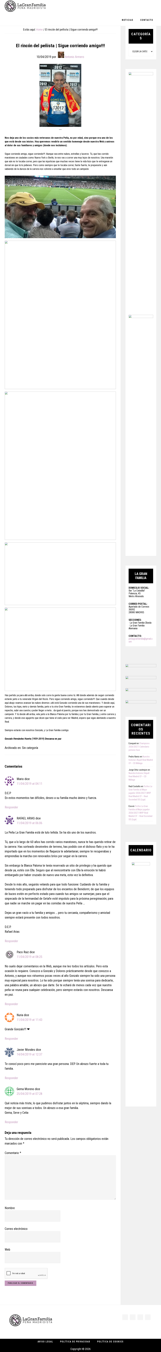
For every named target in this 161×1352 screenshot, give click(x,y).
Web (7, 1249)
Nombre (10, 1208)
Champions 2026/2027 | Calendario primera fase (139, 746)
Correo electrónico (16, 1229)
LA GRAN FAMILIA (25, 6)
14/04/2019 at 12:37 (29, 1054)
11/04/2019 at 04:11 (29, 784)
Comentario (13, 1153)
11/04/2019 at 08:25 (29, 957)
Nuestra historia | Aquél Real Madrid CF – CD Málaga (141, 759)
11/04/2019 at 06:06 (29, 823)
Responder (11, 807)
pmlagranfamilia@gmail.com (141, 640)
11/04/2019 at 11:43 (29, 1020)
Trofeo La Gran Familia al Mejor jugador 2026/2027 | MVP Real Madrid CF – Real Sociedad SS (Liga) (140, 793)
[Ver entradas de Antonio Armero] (61, 55)
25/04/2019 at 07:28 (29, 1094)
